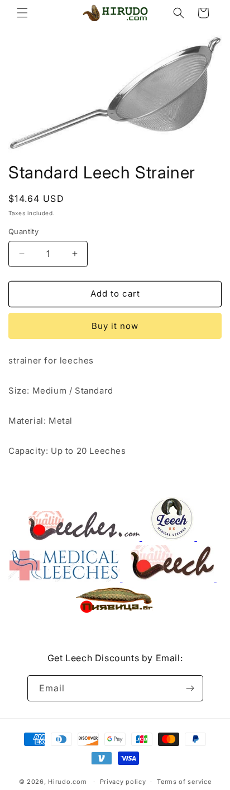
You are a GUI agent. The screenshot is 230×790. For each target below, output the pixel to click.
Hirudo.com (67, 782)
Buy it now (115, 326)
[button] (22, 13)
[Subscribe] (190, 688)
